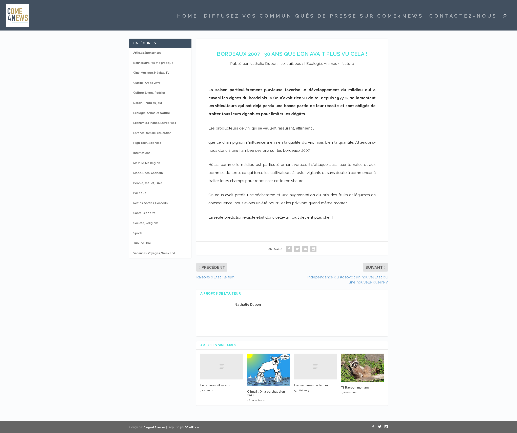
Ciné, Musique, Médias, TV (151, 72)
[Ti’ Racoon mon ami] (362, 367)
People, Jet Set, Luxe (147, 183)
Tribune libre (142, 243)
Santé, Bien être (144, 213)
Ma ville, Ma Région (146, 163)
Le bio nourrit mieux (215, 385)
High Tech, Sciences (147, 142)
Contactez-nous (463, 16)
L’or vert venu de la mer (311, 385)
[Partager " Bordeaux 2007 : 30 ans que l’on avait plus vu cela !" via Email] (305, 249)
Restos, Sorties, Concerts (150, 203)
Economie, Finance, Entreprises (154, 122)
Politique (139, 193)
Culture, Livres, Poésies (149, 92)
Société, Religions (145, 223)
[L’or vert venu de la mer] (315, 366)
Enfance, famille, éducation (152, 133)
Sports (137, 233)
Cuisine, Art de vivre (147, 82)
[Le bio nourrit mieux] (221, 366)
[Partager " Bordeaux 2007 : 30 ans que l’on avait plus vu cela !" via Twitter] (297, 249)
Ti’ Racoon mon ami (355, 387)
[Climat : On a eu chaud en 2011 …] (268, 370)
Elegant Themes (154, 427)
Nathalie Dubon (263, 63)
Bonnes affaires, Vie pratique (153, 62)
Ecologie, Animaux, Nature (330, 63)
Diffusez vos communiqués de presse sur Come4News (313, 16)
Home (187, 16)
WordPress (192, 427)
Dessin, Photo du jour (147, 102)
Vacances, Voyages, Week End (154, 253)
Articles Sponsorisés (147, 52)
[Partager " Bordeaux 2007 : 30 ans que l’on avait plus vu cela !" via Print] (313, 249)
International (142, 153)
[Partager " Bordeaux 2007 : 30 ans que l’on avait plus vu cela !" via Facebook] (289, 249)
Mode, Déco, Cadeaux (148, 173)
